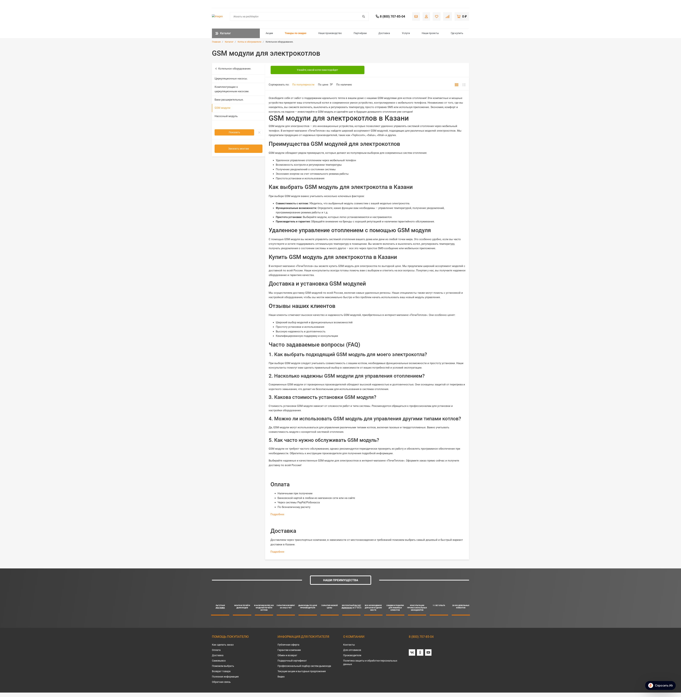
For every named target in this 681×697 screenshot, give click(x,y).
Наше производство (330, 33)
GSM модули (222, 107)
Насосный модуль (226, 116)
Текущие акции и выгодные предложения (302, 671)
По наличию (344, 84)
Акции (269, 33)
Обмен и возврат (287, 655)
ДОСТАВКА (220, 608)
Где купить (457, 33)
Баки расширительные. (229, 99)
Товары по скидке (295, 33)
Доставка (384, 33)
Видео (281, 676)
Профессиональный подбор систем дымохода (304, 666)
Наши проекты (430, 33)
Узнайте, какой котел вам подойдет (317, 69)
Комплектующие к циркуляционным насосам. (232, 89)
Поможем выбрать (223, 666)
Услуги (406, 33)
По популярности (303, 84)
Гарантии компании (289, 650)
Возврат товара (221, 671)
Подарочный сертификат (292, 660)
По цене (323, 84)
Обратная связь (221, 682)
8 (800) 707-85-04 (421, 636)
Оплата (216, 650)
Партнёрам (360, 33)
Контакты (349, 644)
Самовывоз (219, 660)
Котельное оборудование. (234, 68)
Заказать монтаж (238, 148)
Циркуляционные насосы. (231, 78)
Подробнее (277, 514)
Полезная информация (225, 676)
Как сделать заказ (223, 644)
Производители (352, 655)
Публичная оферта (288, 644)
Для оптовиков (352, 650)
